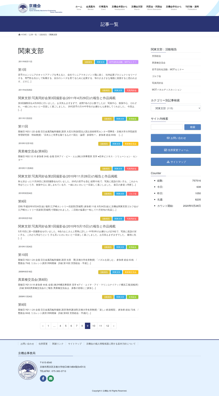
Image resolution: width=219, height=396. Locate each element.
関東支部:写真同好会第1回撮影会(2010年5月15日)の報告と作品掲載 (67, 226)
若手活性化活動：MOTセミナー (122, 61)
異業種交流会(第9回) (33, 151)
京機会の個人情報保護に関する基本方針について (111, 343)
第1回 (22, 69)
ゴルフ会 (132, 193)
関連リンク (57, 343)
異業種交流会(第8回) (33, 279)
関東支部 (101, 61)
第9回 (22, 201)
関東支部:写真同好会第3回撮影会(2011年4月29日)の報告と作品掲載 (67, 97)
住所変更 (43, 343)
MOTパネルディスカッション (167, 89)
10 (93, 326)
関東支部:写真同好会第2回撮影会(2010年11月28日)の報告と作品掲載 (67, 176)
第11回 (23, 126)
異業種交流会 (130, 143)
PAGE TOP (210, 381)
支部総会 (132, 118)
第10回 (23, 254)
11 (100, 326)
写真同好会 (131, 90)
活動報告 (88, 61)
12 (107, 326)
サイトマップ (75, 343)
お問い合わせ (27, 343)
